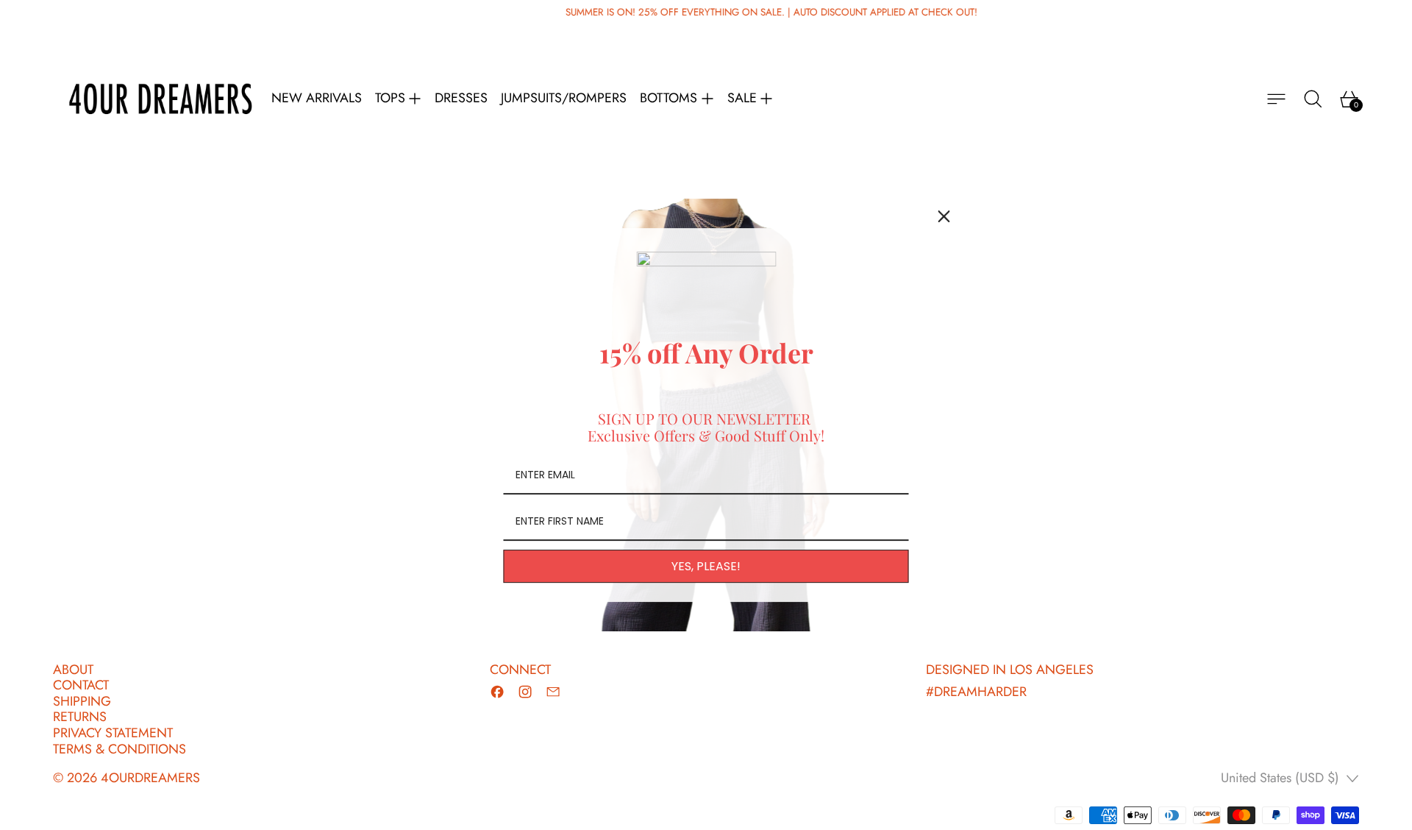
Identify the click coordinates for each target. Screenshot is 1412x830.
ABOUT (73, 669)
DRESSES (461, 99)
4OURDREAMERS (150, 777)
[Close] (944, 216)
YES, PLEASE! (706, 566)
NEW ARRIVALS (316, 99)
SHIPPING (82, 701)
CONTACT (81, 685)
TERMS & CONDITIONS (119, 749)
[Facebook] (497, 691)
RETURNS (80, 716)
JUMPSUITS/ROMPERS (564, 99)
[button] (1313, 99)
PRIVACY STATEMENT (113, 732)
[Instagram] (525, 691)
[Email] (553, 691)
